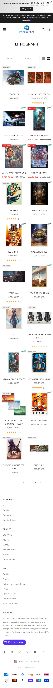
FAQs (5, 589)
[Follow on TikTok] (42, 652)
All (4, 505)
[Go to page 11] (47, 482)
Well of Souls (39, 210)
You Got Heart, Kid (39, 293)
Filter (9, 58)
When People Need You (14, 173)
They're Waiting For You (13, 467)
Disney (6, 544)
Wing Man (14, 293)
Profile (6, 574)
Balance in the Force (14, 379)
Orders (6, 579)
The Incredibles (39, 420)
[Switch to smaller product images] (48, 59)
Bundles (6, 510)
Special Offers (9, 520)
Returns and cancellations (14, 584)
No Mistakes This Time (39, 379)
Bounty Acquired (39, 135)
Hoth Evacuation (14, 135)
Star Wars (7, 535)
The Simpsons (9, 549)
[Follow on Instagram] (19, 652)
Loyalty (14, 334)
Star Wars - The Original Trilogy (14, 422)
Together (14, 94)
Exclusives (7, 515)
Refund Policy (9, 598)
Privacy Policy (9, 593)
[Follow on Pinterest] (27, 652)
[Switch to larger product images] (43, 59)
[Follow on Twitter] (12, 652)
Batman (6, 554)
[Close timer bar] (51, 2)
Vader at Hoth (39, 173)
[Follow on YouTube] (35, 652)
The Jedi (14, 210)
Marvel (6, 540)
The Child (39, 465)
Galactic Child (39, 252)
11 (41, 482)
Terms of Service (10, 603)
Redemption (14, 252)
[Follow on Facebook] (4, 652)
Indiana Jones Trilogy (39, 94)
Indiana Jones (9, 559)
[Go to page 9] (6, 482)
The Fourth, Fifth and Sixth (39, 336)
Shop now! (26, 9)
